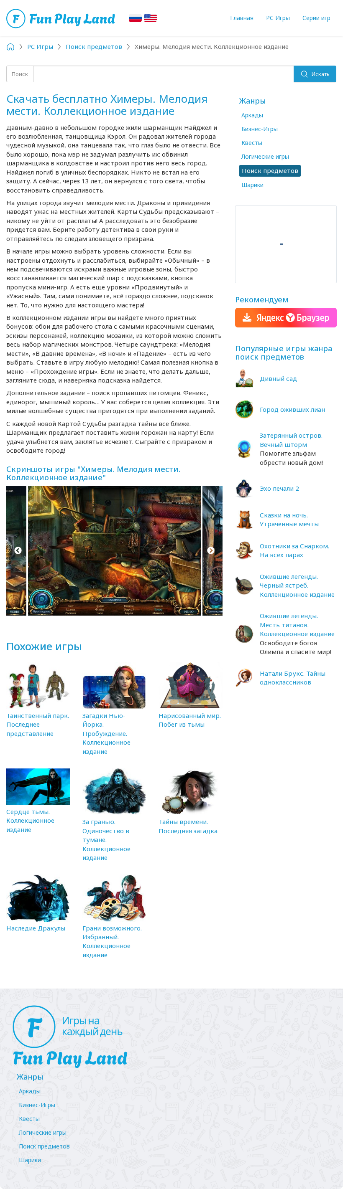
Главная (241, 18)
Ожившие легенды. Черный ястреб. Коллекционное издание (297, 585)
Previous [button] (17, 551)
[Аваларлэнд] (61, 18)
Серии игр (316, 18)
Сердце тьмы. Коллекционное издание (30, 820)
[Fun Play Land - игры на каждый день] (171, 1037)
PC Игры (278, 18)
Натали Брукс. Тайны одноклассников (292, 677)
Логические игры (265, 156)
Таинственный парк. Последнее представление (37, 724)
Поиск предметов (44, 1146)
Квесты (251, 143)
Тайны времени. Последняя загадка (188, 825)
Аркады (252, 115)
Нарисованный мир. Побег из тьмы (190, 719)
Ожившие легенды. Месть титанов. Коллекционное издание (297, 624)
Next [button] (211, 551)
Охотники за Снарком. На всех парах (294, 550)
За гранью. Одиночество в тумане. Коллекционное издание (106, 839)
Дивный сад (278, 378)
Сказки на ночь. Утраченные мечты (289, 519)
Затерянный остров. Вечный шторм (291, 439)
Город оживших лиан (292, 409)
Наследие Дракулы (35, 928)
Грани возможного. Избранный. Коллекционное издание (112, 941)
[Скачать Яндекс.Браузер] (286, 317)
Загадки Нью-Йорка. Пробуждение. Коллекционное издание (106, 733)
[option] (114, 551)
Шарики (252, 185)
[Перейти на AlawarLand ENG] (150, 18)
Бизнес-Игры (259, 129)
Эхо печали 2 (279, 488)
